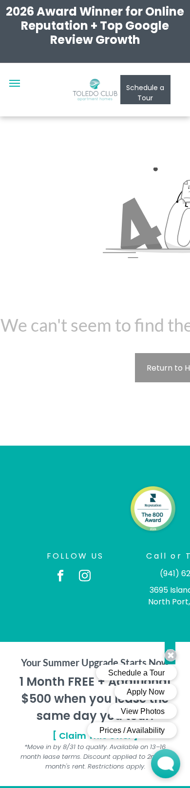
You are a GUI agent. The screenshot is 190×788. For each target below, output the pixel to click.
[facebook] (60, 576)
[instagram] (85, 576)
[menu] (14, 83)
